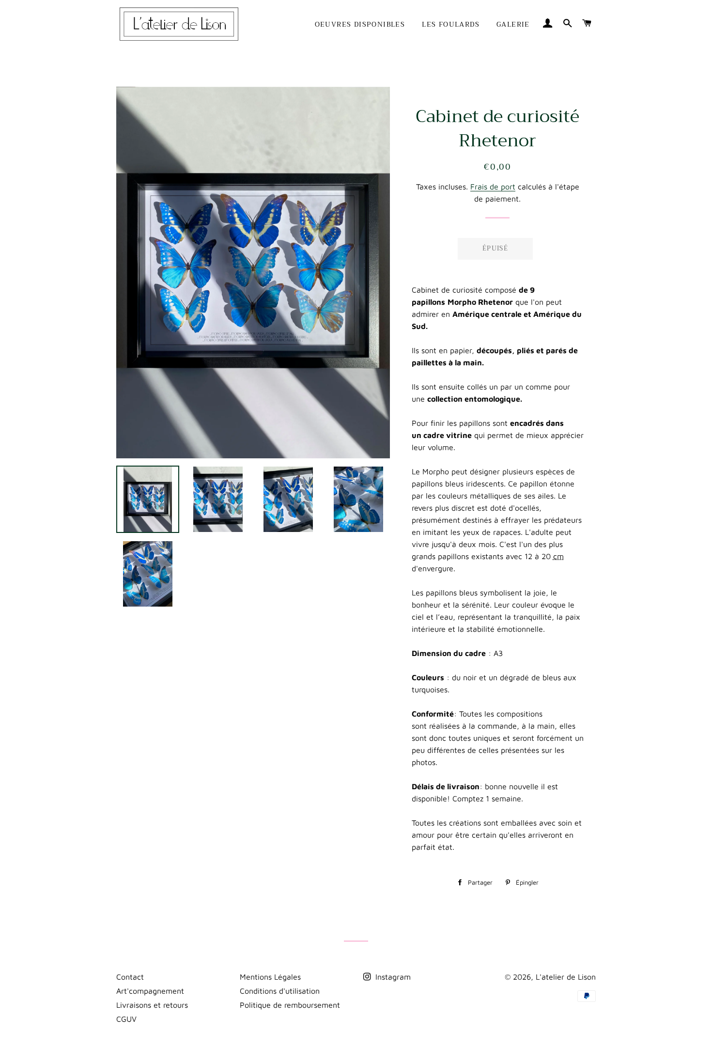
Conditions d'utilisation (280, 990)
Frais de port (492, 186)
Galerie (513, 24)
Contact (130, 976)
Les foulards (451, 24)
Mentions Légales (270, 976)
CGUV (126, 1019)
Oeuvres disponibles (360, 24)
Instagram (392, 976)
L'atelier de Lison (566, 976)
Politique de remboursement (290, 1004)
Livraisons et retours (152, 1004)
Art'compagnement (150, 990)
